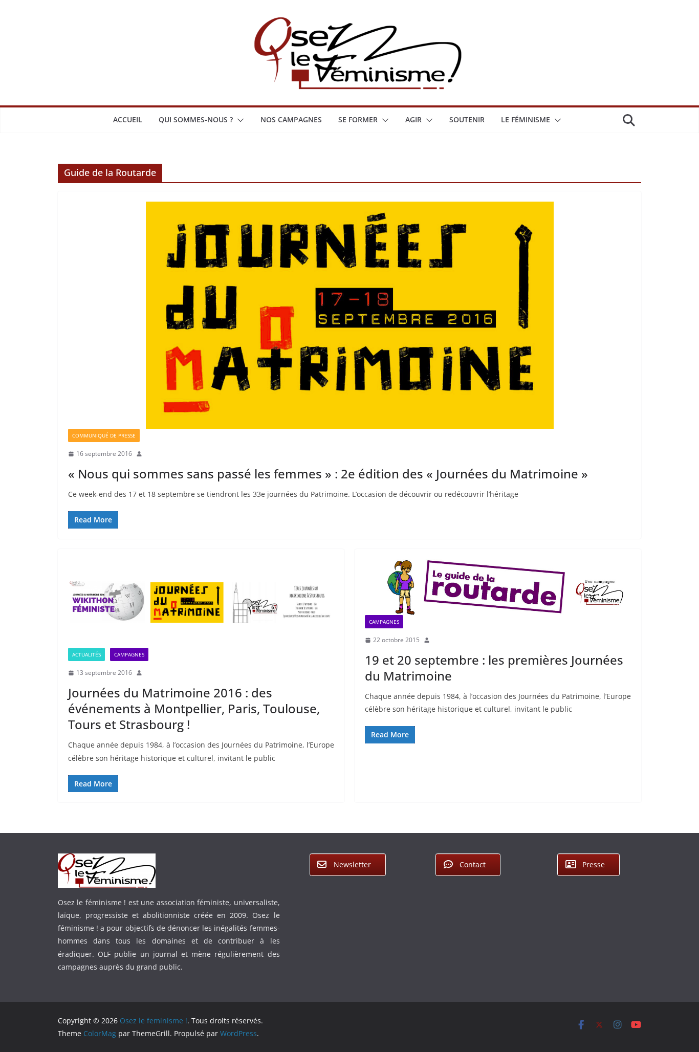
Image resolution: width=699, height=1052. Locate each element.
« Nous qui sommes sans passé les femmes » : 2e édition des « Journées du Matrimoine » (328, 473)
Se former (358, 119)
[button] (238, 120)
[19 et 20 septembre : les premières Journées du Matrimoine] (498, 587)
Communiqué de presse (104, 435)
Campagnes (129, 654)
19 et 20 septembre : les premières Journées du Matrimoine (494, 667)
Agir (413, 119)
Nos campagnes (291, 119)
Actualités (86, 654)
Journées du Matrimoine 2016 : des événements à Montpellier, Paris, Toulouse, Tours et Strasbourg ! (194, 708)
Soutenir (467, 119)
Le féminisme (525, 119)
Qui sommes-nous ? (196, 119)
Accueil (127, 119)
